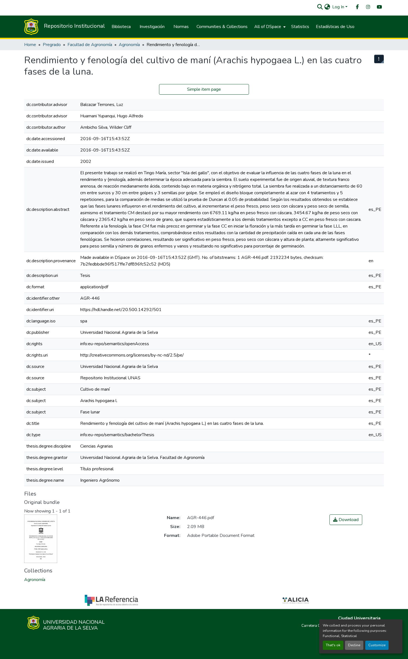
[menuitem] (356, 7)
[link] (345, 519)
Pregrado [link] (52, 45)
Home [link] (30, 45)
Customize (377, 645)
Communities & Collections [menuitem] (222, 27)
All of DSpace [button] (267, 27)
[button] (319, 7)
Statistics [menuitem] (300, 27)
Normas (181, 27)
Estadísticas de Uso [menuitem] (335, 27)
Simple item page (204, 89)
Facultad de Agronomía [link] (89, 45)
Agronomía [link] (129, 45)
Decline (354, 645)
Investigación (152, 27)
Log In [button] (338, 7)
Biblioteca (121, 27)
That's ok (333, 645)
